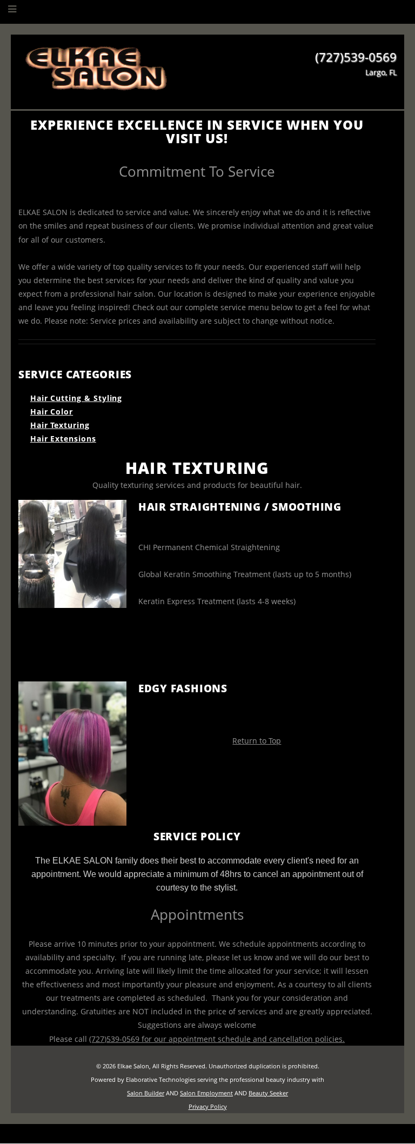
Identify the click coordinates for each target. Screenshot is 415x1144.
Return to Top (256, 740)
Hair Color (51, 411)
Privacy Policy (208, 1106)
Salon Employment (206, 1093)
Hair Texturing (60, 425)
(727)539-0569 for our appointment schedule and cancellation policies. (217, 1039)
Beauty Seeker (268, 1093)
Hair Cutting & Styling (76, 398)
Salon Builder (145, 1093)
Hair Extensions (63, 438)
